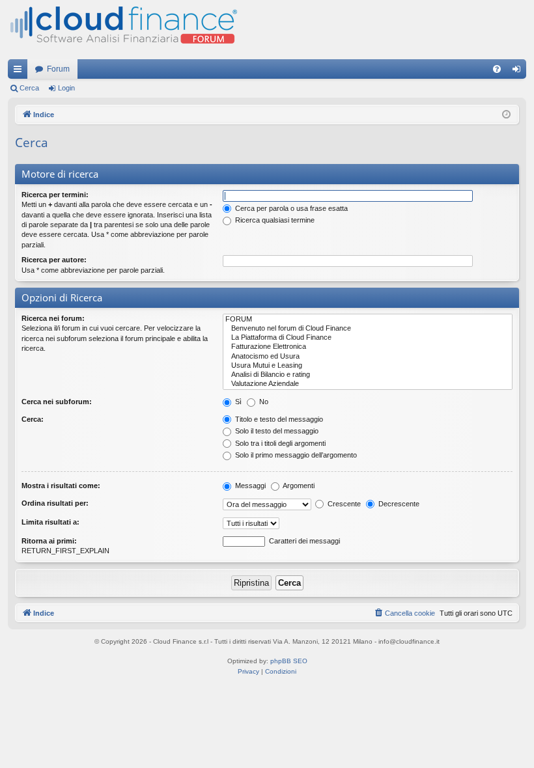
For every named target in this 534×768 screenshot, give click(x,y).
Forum (58, 69)
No (262, 401)
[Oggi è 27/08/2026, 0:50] (506, 114)
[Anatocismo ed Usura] (367, 356)
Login (66, 88)
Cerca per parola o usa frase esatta (290, 208)
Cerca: (32, 419)
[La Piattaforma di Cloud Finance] (367, 337)
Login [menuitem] (519, 71)
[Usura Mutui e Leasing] (367, 365)
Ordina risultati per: (55, 503)
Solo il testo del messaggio (275, 431)
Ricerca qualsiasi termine (274, 220)
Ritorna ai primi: (49, 541)
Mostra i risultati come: (60, 485)
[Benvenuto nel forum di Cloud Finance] (367, 328)
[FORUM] (367, 319)
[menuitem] (497, 69)
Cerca (29, 88)
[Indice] (122, 29)
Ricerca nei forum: (53, 318)
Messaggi (249, 485)
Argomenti (298, 485)
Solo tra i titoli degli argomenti (279, 443)
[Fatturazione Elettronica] (367, 346)
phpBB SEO (288, 661)
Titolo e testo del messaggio (278, 419)
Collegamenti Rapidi (20, 71)
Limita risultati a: (50, 522)
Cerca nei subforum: (56, 401)
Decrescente (397, 504)
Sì (237, 401)
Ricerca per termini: (55, 195)
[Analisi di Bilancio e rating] (367, 374)
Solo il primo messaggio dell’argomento (295, 455)
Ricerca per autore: (54, 260)
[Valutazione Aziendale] (367, 384)
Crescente (343, 504)
